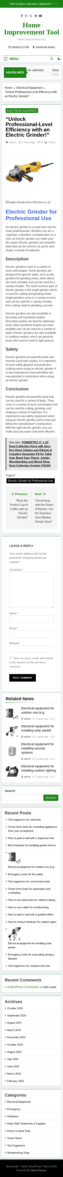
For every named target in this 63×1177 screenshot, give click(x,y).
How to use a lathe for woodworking (28, 907)
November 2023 (16, 1037)
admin (12, 142)
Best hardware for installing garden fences (32, 845)
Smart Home (14, 1138)
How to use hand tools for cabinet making (31, 899)
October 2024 (15, 1008)
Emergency (13, 1109)
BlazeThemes (38, 1170)
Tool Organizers (16, 1145)
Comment (16, 569)
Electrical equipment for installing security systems (37, 748)
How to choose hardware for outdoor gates (32, 921)
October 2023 (15, 1044)
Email (13, 628)
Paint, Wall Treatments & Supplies (26, 1123)
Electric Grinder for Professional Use (31, 215)
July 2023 (12, 1059)
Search (10, 791)
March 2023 (14, 1073)
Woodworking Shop (18, 1152)
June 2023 (13, 1066)
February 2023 (15, 1081)
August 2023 (14, 1051)
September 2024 (16, 1015)
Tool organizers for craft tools (24, 819)
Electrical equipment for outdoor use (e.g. (31, 866)
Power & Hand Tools (18, 1130)
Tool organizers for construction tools (29, 881)
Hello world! (49, 987)
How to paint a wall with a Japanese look (30, 3)
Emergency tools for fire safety (25, 874)
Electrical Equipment (22, 110)
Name (14, 613)
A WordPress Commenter (23, 987)
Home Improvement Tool (31, 28)
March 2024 (14, 1030)
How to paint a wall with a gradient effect (31, 914)
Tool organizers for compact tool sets (29, 965)
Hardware (12, 1116)
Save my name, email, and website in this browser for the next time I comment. (31, 662)
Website (14, 643)
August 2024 (14, 1022)
